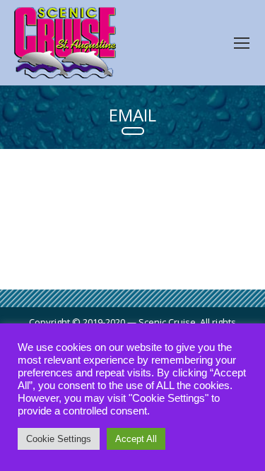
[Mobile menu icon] (241, 43)
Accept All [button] (136, 439)
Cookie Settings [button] (58, 439)
